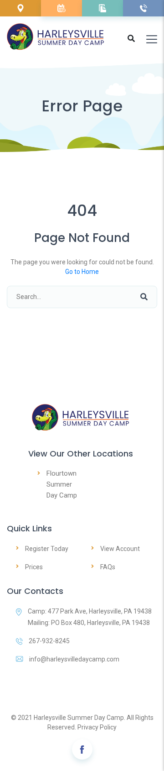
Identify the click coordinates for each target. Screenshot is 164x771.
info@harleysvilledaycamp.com (74, 659)
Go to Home (82, 271)
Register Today (46, 548)
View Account (120, 548)
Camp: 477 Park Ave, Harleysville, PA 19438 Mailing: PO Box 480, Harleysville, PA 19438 (90, 617)
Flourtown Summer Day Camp (61, 484)
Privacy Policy (97, 727)
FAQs (107, 567)
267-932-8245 (49, 641)
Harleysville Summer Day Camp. (79, 717)
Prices (34, 567)
